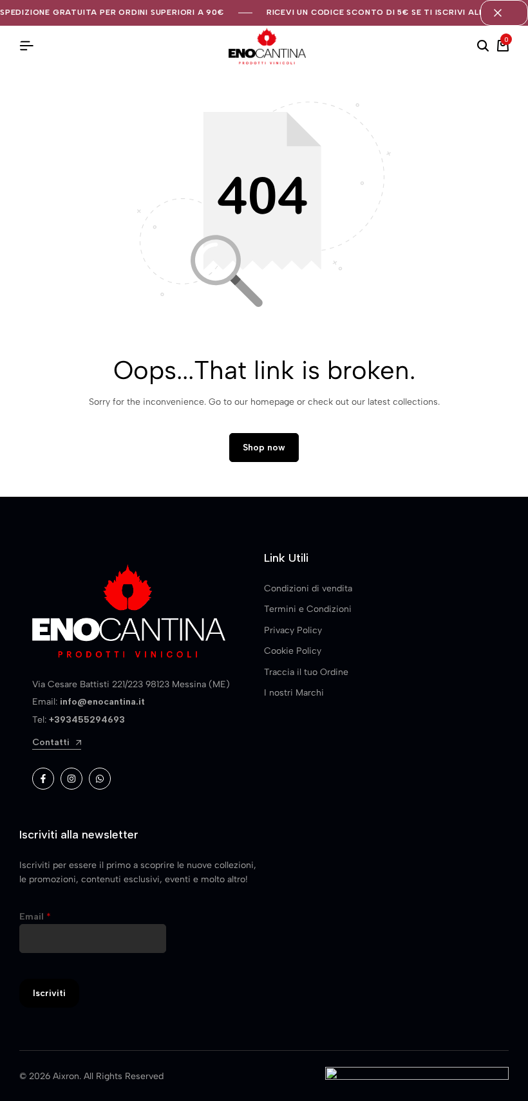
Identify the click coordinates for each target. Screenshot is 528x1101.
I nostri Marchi (294, 692)
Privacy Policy (293, 630)
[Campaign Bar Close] (504, 13)
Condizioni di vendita (308, 588)
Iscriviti (49, 993)
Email (35, 916)
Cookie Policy (292, 650)
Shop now (264, 447)
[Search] (483, 46)
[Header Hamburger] (26, 46)
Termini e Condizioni (308, 609)
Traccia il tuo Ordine (306, 672)
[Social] (43, 779)
